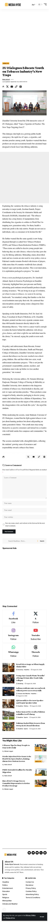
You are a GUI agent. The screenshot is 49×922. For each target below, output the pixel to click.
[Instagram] (13, 634)
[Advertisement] (24, 34)
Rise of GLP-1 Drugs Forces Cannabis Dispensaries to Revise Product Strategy (16, 783)
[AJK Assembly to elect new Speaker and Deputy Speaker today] (8, 703)
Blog (37, 748)
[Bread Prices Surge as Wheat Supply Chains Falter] (8, 667)
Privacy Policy (31, 915)
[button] (42, 916)
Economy (20, 669)
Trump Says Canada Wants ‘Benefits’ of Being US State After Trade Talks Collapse (30, 678)
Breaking (20, 683)
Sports (26, 717)
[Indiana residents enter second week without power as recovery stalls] (8, 691)
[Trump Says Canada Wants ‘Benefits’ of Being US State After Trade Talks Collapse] (8, 678)
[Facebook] (13, 618)
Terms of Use (10, 918)
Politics (26, 706)
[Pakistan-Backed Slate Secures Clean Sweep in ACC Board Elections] (8, 726)
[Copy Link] (16, 87)
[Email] (12, 87)
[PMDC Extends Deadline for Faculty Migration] (41, 772)
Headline (26, 669)
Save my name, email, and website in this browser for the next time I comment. (25, 524)
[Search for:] (22, 541)
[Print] (21, 87)
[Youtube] (36, 634)
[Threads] (36, 651)
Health (5, 63)
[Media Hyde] (13, 4)
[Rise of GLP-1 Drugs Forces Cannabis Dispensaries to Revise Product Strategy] (41, 783)
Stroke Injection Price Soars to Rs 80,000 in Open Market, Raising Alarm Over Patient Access (16, 758)
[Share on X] (7, 87)
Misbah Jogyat (8, 751)
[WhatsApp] (13, 651)
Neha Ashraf (6, 79)
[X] (36, 618)
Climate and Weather (24, 693)
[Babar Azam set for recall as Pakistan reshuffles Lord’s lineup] (8, 715)
